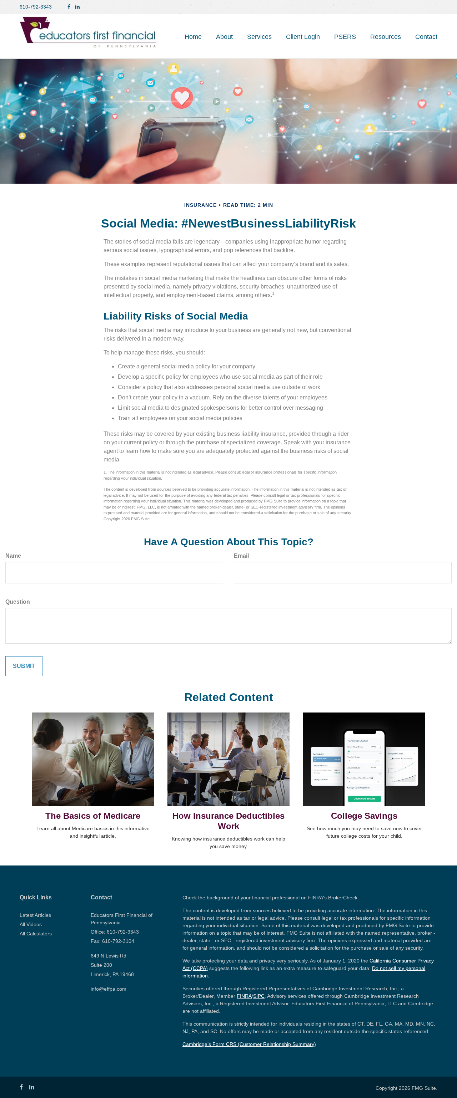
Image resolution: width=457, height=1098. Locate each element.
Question (17, 602)
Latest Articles (35, 915)
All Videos (31, 924)
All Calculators (36, 933)
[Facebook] (68, 7)
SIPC (259, 996)
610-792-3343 (36, 7)
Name (13, 556)
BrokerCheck (342, 897)
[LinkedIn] (77, 7)
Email (241, 556)
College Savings (364, 816)
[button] (224, 37)
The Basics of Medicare (92, 816)
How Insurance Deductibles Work (228, 821)
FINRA (244, 996)
